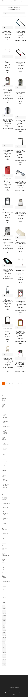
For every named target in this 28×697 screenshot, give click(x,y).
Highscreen (5, 623)
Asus (4, 606)
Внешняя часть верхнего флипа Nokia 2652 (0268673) (20, 242)
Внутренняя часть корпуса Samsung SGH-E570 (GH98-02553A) (20, 333)
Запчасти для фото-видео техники (4, 575)
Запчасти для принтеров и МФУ (4, 547)
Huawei (4, 630)
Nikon (4, 645)
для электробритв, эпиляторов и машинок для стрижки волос (4, 487)
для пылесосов (4, 480)
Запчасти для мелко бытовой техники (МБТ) (4, 473)
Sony (4, 664)
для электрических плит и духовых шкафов (4, 431)
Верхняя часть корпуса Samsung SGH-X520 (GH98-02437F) (7, 180)
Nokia (4, 647)
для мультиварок (4, 457)
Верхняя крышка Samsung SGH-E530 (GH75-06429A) (7, 91)
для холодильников (4, 425)
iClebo (4, 632)
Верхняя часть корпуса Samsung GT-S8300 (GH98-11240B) (20, 152)
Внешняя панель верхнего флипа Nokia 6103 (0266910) (7, 211)
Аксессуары (4, 507)
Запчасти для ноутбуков (4, 528)
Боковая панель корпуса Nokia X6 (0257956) (20, 33)
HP (3, 625)
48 (16, 9)
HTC (4, 628)
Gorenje (4, 620)
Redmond (5, 654)
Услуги (10, 690)
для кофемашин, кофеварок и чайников (4, 446)
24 (14, 9)
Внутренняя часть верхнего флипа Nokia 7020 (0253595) (20, 303)
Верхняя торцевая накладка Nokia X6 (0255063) (20, 122)
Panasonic (5, 649)
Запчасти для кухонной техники (4, 439)
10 (21, 383)
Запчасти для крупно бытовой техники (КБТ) (4, 407)
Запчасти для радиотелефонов (4, 554)
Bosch (4, 610)
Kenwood (5, 635)
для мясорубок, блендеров (4, 462)
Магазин (21, 692)
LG (3, 642)
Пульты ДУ (4, 568)
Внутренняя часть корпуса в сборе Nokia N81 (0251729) (20, 364)
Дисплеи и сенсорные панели (4, 512)
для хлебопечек (4, 466)
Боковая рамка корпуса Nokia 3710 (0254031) (8, 61)
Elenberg (5, 615)
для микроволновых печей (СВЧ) (4, 452)
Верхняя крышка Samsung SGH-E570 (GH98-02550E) (8, 121)
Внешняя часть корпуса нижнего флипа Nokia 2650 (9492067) (20, 272)
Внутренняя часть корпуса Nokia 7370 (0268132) (7, 330)
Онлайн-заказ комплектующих (11, 692)
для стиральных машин (4, 421)
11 (3, 386)
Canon (4, 613)
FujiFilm (4, 618)
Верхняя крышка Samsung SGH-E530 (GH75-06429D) (20, 92)
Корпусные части (4, 519)
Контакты (14, 694)
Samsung (5, 657)
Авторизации (20, 690)
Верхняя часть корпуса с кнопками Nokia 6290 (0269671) (20, 183)
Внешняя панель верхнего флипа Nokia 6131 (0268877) (20, 212)
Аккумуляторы (4, 503)
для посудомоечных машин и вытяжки (4, 415)
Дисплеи (4, 589)
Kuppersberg (5, 637)
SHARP (4, 659)
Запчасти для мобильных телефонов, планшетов (4, 497)
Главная (6, 690)
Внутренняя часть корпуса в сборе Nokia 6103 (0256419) (7, 360)
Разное (4, 523)
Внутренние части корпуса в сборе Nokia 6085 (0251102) (7, 300)
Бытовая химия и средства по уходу (4, 398)
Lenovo (4, 640)
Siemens (4, 662)
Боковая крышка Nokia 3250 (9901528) (7, 32)
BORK (4, 608)
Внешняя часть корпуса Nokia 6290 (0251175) (8, 270)
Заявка (15, 690)
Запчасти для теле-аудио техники (4, 562)
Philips (4, 652)
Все (19, 9)
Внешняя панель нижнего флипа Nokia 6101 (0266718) (8, 241)
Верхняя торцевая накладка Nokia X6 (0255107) (8, 150)
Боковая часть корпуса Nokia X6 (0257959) (20, 62)
